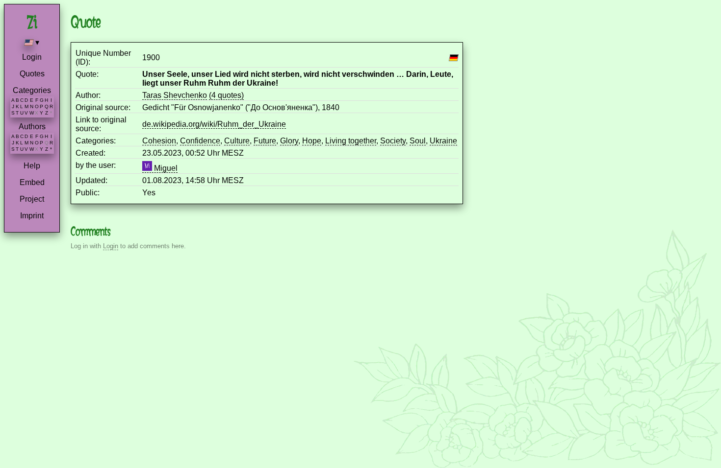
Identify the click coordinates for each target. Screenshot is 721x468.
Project (32, 199)
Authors (32, 126)
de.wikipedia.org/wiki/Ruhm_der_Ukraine (214, 124)
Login (32, 57)
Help (32, 166)
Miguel (165, 168)
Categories (32, 90)
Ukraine (443, 141)
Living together (350, 141)
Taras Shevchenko (174, 95)
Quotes (32, 74)
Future (265, 141)
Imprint (32, 215)
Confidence (200, 141)
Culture (237, 141)
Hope (311, 141)
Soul (418, 141)
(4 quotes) (226, 95)
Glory (289, 141)
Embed (32, 182)
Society (393, 141)
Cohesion (159, 141)
